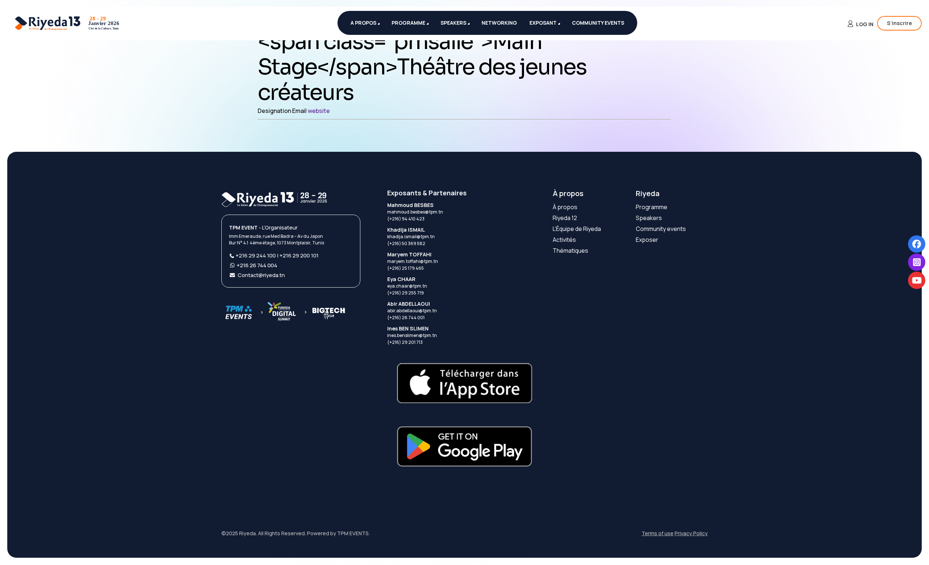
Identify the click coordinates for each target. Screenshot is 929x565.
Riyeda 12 (565, 218)
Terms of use (658, 533)
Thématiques (570, 251)
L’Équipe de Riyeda (577, 229)
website (319, 111)
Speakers (649, 218)
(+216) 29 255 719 (405, 293)
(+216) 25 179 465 (405, 268)
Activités (564, 240)
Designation (275, 111)
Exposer (647, 240)
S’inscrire (899, 23)
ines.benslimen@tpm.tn (412, 335)
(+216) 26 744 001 (406, 317)
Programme (651, 207)
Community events (661, 229)
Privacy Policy (691, 533)
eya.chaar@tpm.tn (407, 286)
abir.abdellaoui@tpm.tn (412, 311)
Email (300, 111)
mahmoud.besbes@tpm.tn (415, 212)
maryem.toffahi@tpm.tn (412, 261)
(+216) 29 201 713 (405, 342)
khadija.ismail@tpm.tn (411, 236)
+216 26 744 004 (257, 265)
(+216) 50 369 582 (406, 243)
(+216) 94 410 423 (406, 219)
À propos (568, 193)
